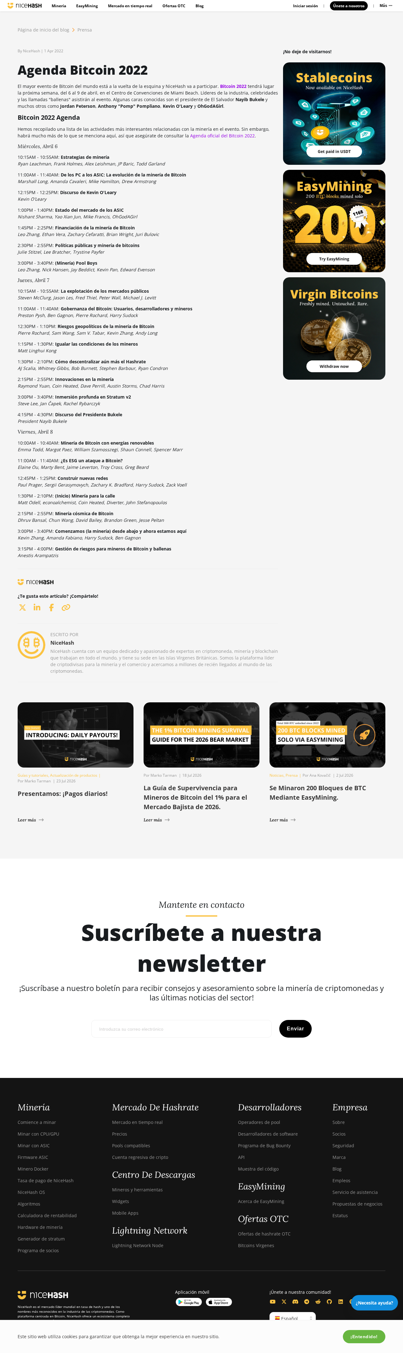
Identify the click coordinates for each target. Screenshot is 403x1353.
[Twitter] (284, 1301)
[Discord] (295, 1301)
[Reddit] (318, 1301)
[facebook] (51, 607)
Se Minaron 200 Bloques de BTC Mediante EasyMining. (318, 793)
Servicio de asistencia (355, 1192)
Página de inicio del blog (43, 30)
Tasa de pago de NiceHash (46, 1180)
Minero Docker (33, 1169)
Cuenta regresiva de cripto (140, 1157)
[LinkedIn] (341, 1301)
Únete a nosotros (349, 6)
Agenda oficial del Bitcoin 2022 (222, 136)
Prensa (84, 30)
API (241, 1157)
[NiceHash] (25, 6)
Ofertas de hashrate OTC (264, 1234)
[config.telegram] (307, 1301)
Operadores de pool (259, 1122)
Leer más (27, 820)
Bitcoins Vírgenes (256, 1245)
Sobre (338, 1122)
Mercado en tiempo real (130, 6)
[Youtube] (273, 1301)
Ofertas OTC (173, 6)
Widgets (120, 1201)
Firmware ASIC (33, 1157)
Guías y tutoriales (33, 775)
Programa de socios (38, 1250)
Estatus (340, 1215)
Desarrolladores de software (268, 1134)
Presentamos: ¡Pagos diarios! (63, 793)
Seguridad (343, 1146)
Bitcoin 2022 (233, 86)
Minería (59, 6)
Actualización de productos (73, 775)
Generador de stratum (41, 1239)
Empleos (341, 1180)
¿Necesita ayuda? (374, 1303)
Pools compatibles (131, 1146)
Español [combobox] (289, 1318)
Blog (200, 6)
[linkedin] (37, 607)
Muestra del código (258, 1169)
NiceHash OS (31, 1192)
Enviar (295, 1028)
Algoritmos (29, 1204)
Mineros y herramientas (137, 1190)
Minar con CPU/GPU (38, 1134)
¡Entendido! (364, 1336)
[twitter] (22, 607)
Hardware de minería (40, 1227)
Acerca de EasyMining (261, 1201)
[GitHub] (329, 1301)
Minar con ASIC (34, 1146)
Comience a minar (37, 1122)
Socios (339, 1134)
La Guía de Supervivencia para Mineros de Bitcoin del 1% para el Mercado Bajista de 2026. (195, 797)
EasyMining (87, 6)
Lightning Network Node (137, 1245)
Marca (339, 1157)
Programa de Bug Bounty (264, 1146)
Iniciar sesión (305, 6)
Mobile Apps (125, 1213)
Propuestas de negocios (357, 1204)
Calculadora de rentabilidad (47, 1215)
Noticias (277, 775)
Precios (119, 1134)
